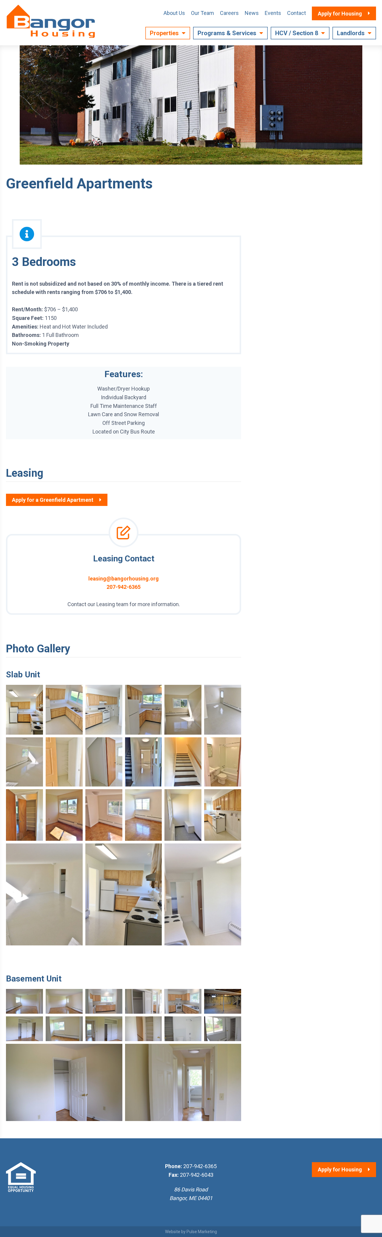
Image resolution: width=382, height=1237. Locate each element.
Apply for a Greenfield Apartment (52, 500)
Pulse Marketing (202, 1231)
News (252, 13)
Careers (229, 13)
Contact (296, 13)
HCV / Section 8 (296, 33)
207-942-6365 (124, 587)
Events (273, 13)
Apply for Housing (340, 1169)
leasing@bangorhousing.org (123, 578)
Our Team (202, 13)
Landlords (351, 33)
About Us (174, 13)
